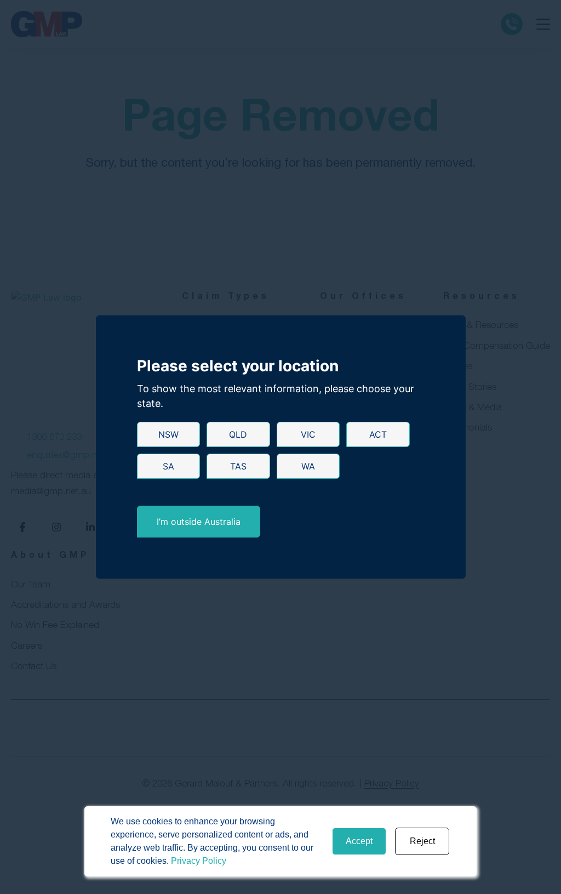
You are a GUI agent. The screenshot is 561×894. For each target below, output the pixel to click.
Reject (422, 841)
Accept (359, 841)
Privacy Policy (198, 860)
